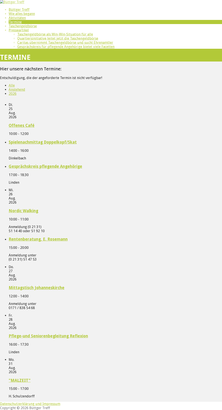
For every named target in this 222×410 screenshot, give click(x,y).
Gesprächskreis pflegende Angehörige (45, 166)
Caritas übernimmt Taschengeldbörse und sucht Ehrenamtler (65, 43)
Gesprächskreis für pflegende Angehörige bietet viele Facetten (65, 47)
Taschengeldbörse (23, 26)
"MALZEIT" (20, 380)
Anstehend (17, 90)
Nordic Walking (23, 211)
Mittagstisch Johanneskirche (36, 287)
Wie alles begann (22, 14)
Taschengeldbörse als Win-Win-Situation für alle (55, 34)
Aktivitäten (17, 18)
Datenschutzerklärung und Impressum (30, 404)
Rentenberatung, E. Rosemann (38, 239)
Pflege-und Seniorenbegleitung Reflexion (48, 336)
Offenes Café (21, 125)
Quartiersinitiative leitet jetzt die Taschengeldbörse (57, 38)
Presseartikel (19, 30)
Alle (12, 85)
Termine (15, 22)
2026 (12, 94)
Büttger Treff (19, 10)
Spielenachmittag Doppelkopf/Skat (43, 142)
